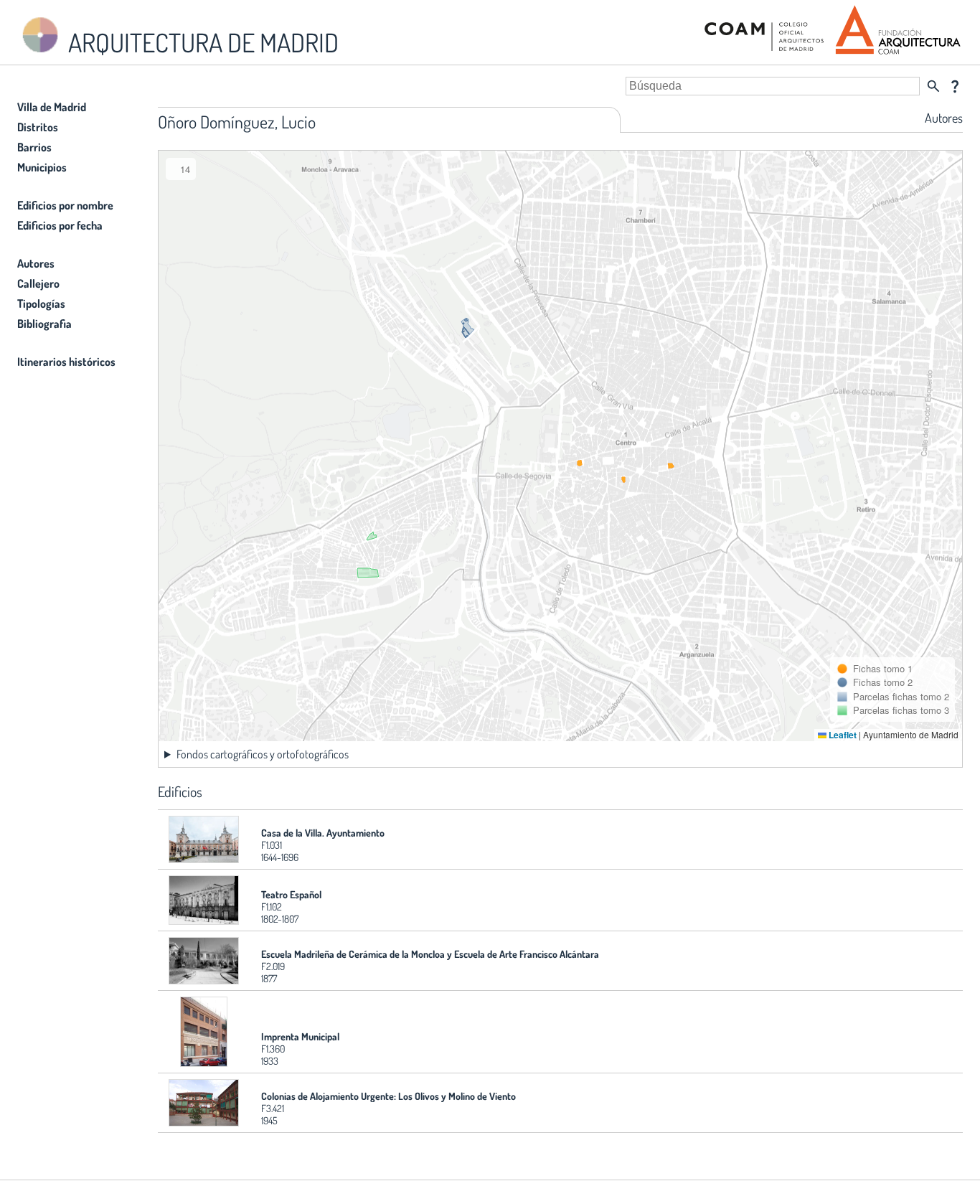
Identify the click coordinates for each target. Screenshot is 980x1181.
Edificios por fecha (60, 225)
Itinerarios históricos (66, 361)
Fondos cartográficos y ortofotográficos (262, 754)
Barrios (34, 147)
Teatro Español (291, 894)
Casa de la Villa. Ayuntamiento (323, 833)
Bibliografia (44, 323)
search (933, 86)
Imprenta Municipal (300, 1036)
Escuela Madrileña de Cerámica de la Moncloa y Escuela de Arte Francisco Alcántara (430, 954)
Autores (36, 263)
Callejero (38, 283)
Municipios (42, 167)
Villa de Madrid (51, 107)
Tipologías (41, 303)
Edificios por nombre (65, 205)
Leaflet (841, 734)
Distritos (37, 127)
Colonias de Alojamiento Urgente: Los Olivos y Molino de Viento (388, 1096)
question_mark (955, 86)
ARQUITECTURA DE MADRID (201, 42)
